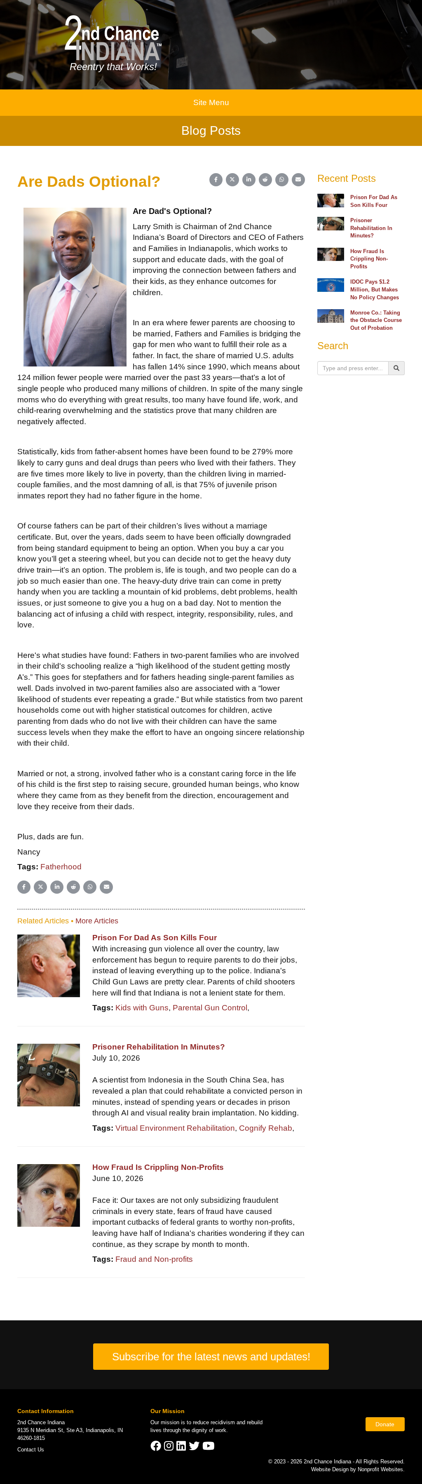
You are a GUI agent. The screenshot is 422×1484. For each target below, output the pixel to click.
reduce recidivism (214, 1422)
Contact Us (30, 1449)
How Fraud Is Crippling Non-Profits (158, 1167)
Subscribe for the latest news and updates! (211, 1356)
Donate (384, 1424)
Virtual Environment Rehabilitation (175, 1128)
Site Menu (211, 102)
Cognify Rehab (265, 1128)
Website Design (330, 1469)
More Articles (96, 921)
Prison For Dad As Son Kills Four (154, 937)
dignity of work (209, 1430)
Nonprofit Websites (380, 1469)
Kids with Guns (142, 1007)
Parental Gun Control (210, 1007)
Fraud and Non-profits (154, 1259)
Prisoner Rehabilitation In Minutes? (158, 1047)
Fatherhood (61, 866)
